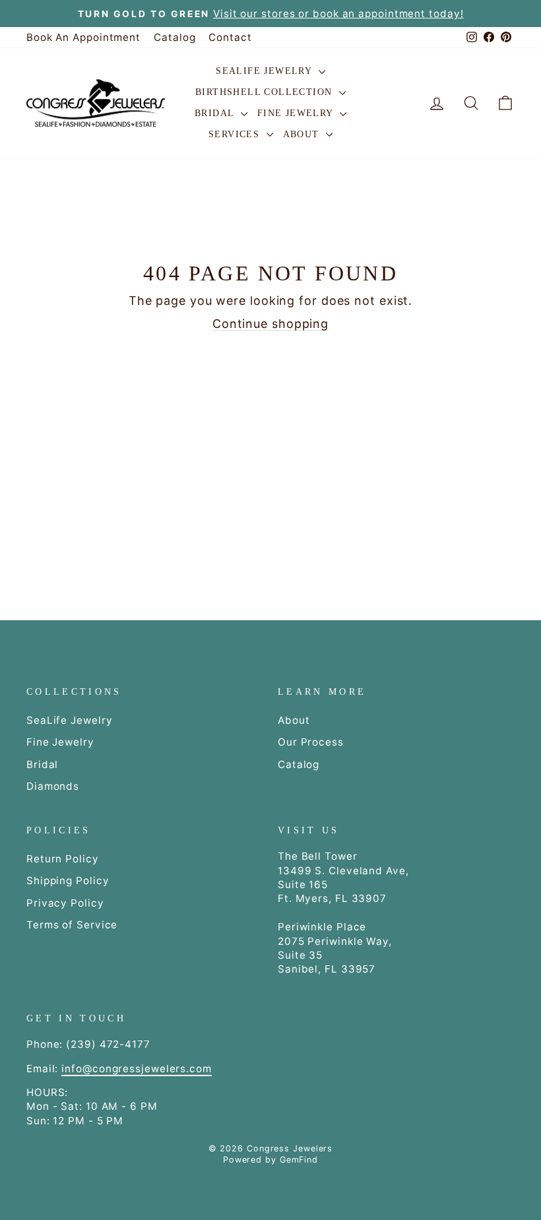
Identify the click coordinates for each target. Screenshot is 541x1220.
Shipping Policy (68, 880)
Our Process (311, 742)
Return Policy (62, 858)
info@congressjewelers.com (136, 1068)
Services (235, 134)
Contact (229, 37)
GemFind (299, 1160)
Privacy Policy (65, 903)
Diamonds (52, 786)
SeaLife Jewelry (265, 71)
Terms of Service (71, 924)
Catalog (174, 37)
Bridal (216, 113)
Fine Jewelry (296, 113)
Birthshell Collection (265, 92)
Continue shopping (270, 324)
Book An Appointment (83, 37)
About (303, 134)
